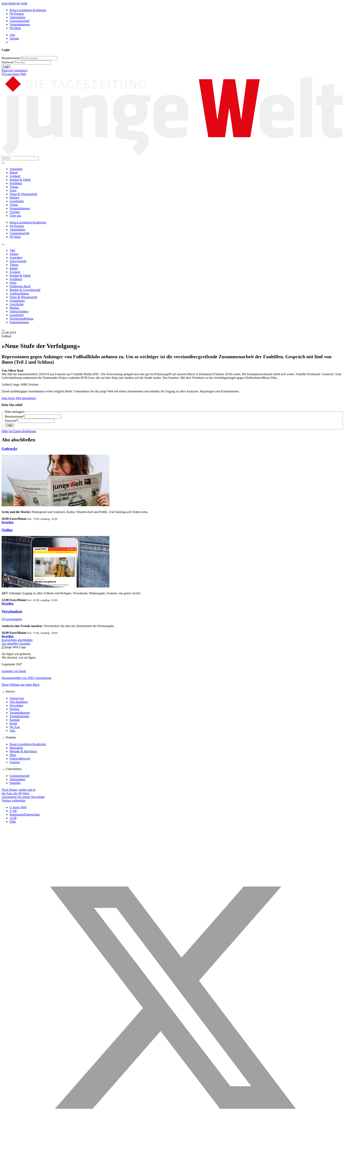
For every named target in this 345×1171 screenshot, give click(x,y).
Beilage (14, 197)
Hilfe (13, 821)
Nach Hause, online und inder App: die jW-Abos (18, 791)
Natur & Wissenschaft (23, 194)
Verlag (14, 204)
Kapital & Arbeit (20, 179)
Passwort (7, 62)
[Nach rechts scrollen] (3, 330)
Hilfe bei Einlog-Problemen (19, 431)
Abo (12, 35)
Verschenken (12, 611)
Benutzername (11, 58)
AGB (13, 818)
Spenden (15, 783)
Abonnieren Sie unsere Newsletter (23, 797)
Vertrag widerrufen (13, 800)
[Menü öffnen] (3, 163)
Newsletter (16, 705)
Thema (14, 187)
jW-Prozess (17, 13)
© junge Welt (18, 807)
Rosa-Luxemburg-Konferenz (28, 10)
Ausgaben (16, 169)
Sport (13, 190)
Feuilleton (16, 183)
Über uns (15, 215)
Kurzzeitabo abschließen (17, 640)
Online (7, 530)
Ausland (15, 176)
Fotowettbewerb (20, 758)
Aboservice (17, 698)
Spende (14, 38)
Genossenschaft (19, 21)
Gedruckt (9, 449)
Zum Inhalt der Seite (14, 3)
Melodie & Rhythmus (23, 751)
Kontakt (15, 719)
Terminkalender (19, 716)
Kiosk (13, 723)
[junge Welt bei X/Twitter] (172, 1167)
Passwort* (11, 420)
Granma (15, 762)
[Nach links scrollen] (3, 244)
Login (6, 66)
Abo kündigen (19, 702)
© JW (13, 811)
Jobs (12, 730)
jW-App (15, 727)
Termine (15, 212)
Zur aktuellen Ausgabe (16, 643)
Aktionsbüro (17, 17)
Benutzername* (15, 416)
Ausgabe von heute (14, 671)
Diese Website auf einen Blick (21, 684)
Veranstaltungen (20, 24)
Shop (13, 755)
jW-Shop (15, 28)
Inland (14, 172)
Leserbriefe (17, 201)
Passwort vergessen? (15, 70)
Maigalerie (16, 747)
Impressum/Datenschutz (25, 814)
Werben (14, 709)
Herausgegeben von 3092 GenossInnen (26, 678)
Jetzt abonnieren (19, 398)
